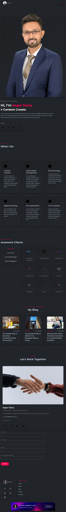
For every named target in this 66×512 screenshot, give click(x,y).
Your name (3, 432)
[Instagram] (8, 127)
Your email (3, 440)
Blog (19, 489)
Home (20, 483)
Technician (27, 331)
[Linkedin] (5, 493)
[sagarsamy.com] (7, 3)
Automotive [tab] (10, 248)
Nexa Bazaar (29, 291)
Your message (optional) (7, 455)
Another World (29, 276)
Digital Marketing (10, 206)
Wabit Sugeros (59, 258)
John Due (59, 276)
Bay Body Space (44, 258)
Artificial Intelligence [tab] (10, 261)
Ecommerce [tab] (10, 253)
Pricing (20, 492)
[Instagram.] (11, 426)
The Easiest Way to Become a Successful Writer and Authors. (10, 337)
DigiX (44, 291)
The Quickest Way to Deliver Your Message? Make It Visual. (33, 337)
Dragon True (59, 291)
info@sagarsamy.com (11, 416)
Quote (4, 331)
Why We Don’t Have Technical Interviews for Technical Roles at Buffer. (55, 337)
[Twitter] (10, 488)
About (20, 486)
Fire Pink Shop (44, 276)
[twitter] (23, 426)
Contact (20, 494)
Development (50, 331)
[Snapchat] (5, 497)
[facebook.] (5, 426)
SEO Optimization (33, 206)
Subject (2, 447)
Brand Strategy (54, 171)
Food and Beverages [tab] (11, 257)
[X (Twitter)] (19, 127)
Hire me (48, 506)
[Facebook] (3, 127)
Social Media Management (31, 172)
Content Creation (7, 172)
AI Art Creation (54, 206)
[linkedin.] (13, 127)
